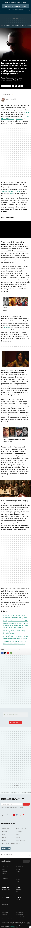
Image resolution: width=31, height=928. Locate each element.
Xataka (3, 869)
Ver (16, 722)
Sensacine (18, 879)
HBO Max (4, 840)
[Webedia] (6, 862)
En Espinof (5, 307)
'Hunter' (4, 119)
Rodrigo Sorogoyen (15, 25)
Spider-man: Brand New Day (8, 843)
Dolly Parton (6, 25)
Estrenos (9, 649)
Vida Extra (18, 871)
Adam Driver (28, 649)
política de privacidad (19, 807)
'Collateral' (10, 119)
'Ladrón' (26, 117)
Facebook (13, 86)
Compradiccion (5, 904)
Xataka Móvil (4, 871)
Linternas (18, 843)
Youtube (14, 814)
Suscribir (26, 804)
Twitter (16, 86)
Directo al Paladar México (7, 919)
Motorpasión (19, 889)
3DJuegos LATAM (19, 912)
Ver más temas (6, 848)
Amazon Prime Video (21, 828)
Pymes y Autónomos (20, 902)
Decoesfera (4, 902)
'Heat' (27, 112)
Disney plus (4, 831)
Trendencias (4, 899)
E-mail (22, 86)
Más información (13, 926)
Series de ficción (6, 828)
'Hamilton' (6, 328)
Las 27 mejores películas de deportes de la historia (14, 309)
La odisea (18, 837)
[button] (11, 99)
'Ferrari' (11, 194)
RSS (20, 814)
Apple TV (4, 837)
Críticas (14, 649)
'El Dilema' (19, 119)
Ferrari (20, 649)
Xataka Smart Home (6, 876)
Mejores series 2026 (15, 792)
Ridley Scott (24, 25)
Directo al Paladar (5, 889)
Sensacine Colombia (20, 916)
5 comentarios (7, 86)
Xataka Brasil (4, 914)
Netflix (3, 834)
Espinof (17, 881)
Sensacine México (19, 914)
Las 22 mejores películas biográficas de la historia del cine (14, 440)
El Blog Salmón (19, 899)
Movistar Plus (19, 831)
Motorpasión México (20, 919)
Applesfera (4, 873)
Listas (17, 834)
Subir (25, 861)
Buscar (28, 854)
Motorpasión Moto (20, 892)
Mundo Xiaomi (5, 878)
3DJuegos (18, 869)
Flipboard (19, 86)
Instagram (17, 814)
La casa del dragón (20, 840)
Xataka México (5, 912)
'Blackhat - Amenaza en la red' (11, 191)
